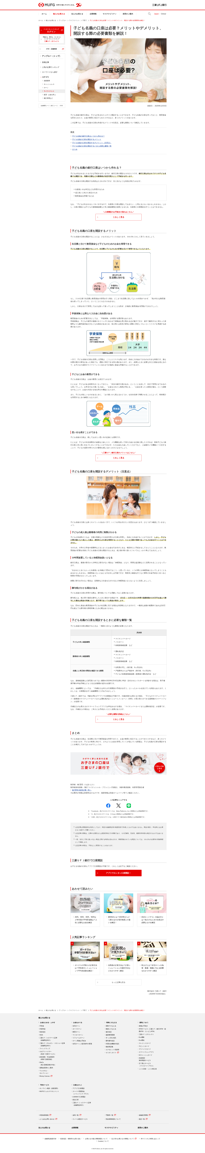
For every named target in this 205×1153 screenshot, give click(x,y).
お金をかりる (77, 1022)
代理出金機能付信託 (112, 1044)
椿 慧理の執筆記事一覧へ (81, 790)
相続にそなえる (111, 1029)
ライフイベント (74, 20)
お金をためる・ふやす (47, 1022)
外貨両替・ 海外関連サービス (145, 1059)
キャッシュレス (49, 84)
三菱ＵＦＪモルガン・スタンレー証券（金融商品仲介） (52, 1044)
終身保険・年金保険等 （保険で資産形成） (47, 1058)
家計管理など (48, 98)
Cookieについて (103, 1141)
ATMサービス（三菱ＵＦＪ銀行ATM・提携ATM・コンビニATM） (152, 1030)
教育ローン (76, 1032)
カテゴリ (45, 77)
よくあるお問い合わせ (47, 1119)
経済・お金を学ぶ (50, 95)
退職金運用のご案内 (46, 1068)
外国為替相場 (44, 1115)
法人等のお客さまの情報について (122, 1139)
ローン (46, 87)
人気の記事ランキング (50, 67)
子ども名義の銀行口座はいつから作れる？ (88, 136)
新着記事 (45, 62)
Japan (156, 14)
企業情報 (93, 14)
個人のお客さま (59, 14)
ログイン (51, 30)
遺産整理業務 (110, 1035)
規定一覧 (142, 1119)
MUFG (46, 5)
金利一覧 (76, 1115)
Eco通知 (141, 1040)
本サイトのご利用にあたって (150, 1139)
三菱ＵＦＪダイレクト (146, 1034)
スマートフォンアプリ (146, 1052)
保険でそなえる (111, 1026)
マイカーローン (78, 1035)
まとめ (74, 149)
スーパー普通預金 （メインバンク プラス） (81, 1092)
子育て (84, 20)
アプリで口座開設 (79, 1088)
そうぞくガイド (111, 1052)
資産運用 (47, 81)
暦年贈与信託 (110, 1041)
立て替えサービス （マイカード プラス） (146, 1065)
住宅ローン (76, 1026)
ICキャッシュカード (145, 1055)
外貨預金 (42, 1029)
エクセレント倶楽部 (112, 1049)
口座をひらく (77, 1085)
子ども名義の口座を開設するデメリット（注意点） (91, 143)
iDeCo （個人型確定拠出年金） (48, 1063)
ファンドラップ (45, 1048)
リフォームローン (79, 1038)
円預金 (42, 1026)
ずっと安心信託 (111, 1038)
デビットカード (144, 1046)
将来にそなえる (111, 1022)
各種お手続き (143, 1026)
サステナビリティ (109, 14)
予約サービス (44, 1085)
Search (149, 13)
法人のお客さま (77, 14)
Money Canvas (45, 1076)
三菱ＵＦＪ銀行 (159, 5)
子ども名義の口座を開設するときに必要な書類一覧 (91, 146)
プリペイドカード (145, 1049)
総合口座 (76, 1099)
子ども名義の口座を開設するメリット (86, 139)
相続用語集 (109, 1047)
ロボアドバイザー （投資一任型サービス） (48, 1053)
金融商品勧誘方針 (50, 1139)
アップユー (62, 20)
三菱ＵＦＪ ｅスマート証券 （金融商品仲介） (82, 1104)
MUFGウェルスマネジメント (49, 1091)
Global (163, 14)
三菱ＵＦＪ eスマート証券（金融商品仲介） (48, 1039)
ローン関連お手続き (79, 1041)
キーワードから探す (50, 72)
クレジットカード (145, 1043)
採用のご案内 (128, 14)
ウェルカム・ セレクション (44, 1072)
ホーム (44, 14)
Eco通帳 (141, 1037)
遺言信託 (109, 1032)
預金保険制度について (113, 1119)
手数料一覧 (109, 1115)
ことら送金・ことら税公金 (148, 1069)
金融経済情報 (143, 1115)
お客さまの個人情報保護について (96, 1139)
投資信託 (42, 1032)
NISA (41, 1035)
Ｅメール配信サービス (80, 1119)
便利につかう (143, 1022)
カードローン (77, 1029)
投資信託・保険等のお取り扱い (70, 1139)
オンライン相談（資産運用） (49, 1088)
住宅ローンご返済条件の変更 (82, 1044)
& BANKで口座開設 (79, 1097)
